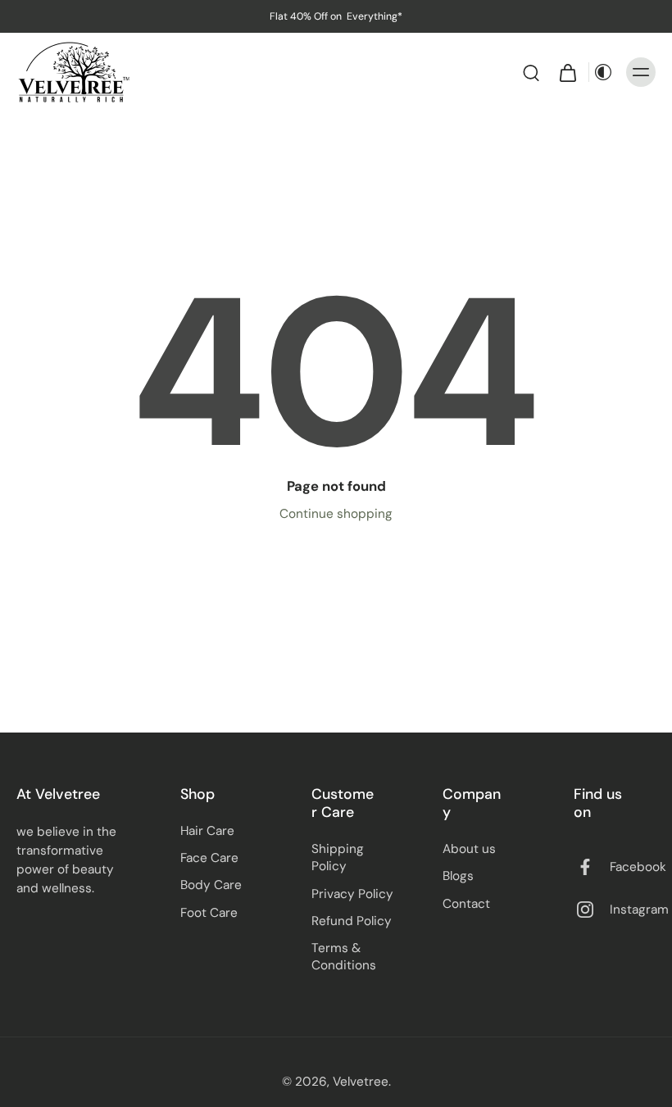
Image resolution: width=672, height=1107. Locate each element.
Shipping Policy (337, 857)
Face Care (209, 858)
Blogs (458, 876)
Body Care (211, 885)
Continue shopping (336, 514)
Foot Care (209, 913)
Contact (466, 904)
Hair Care (207, 831)
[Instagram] (592, 909)
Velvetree (360, 1081)
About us (469, 849)
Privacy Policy (352, 894)
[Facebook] (592, 867)
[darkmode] (603, 72)
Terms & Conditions (343, 956)
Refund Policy (351, 921)
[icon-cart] (567, 72)
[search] (531, 72)
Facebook (638, 867)
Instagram (639, 909)
